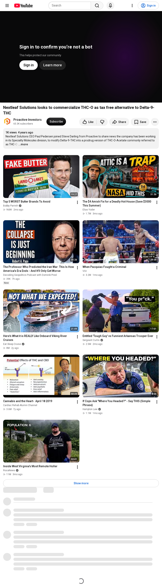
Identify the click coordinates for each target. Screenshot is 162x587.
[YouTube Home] (23, 5)
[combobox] (71, 5)
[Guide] (7, 5)
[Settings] (132, 5)
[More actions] (155, 122)
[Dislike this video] (102, 122)
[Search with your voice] (110, 6)
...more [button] (23, 144)
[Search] (97, 6)
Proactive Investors (27, 120)
